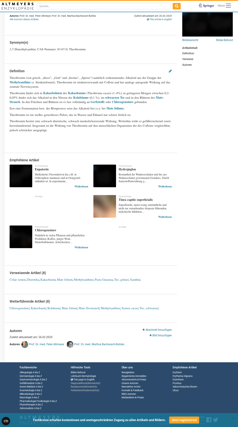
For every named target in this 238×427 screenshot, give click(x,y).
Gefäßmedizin (27, 383)
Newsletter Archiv (131, 386)
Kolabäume (81, 97)
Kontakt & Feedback (132, 390)
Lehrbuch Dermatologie (83, 376)
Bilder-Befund (224, 40)
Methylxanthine (20, 82)
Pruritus (177, 383)
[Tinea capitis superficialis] (104, 206)
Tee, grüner (121, 279)
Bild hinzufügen (162, 335)
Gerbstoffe (98, 102)
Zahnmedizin (27, 408)
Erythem (177, 372)
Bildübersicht (190, 40)
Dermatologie (27, 376)
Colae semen (18, 279)
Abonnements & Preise (134, 379)
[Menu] (228, 6)
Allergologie (26, 372)
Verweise (187, 59)
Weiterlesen (81, 186)
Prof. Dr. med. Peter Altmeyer (46, 344)
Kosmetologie (27, 390)
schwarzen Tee (115, 97)
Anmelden (141, 376)
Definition (188, 53)
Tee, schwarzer (149, 308)
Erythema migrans (183, 376)
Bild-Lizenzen (129, 394)
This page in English (84, 379)
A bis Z (36, 372)
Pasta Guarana (104, 279)
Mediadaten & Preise (133, 397)
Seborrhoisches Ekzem (185, 386)
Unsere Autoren (130, 383)
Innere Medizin (27, 386)
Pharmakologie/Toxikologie (34, 401)
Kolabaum (53, 308)
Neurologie (25, 397)
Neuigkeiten (128, 372)
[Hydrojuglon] (104, 176)
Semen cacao (130, 308)
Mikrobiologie (27, 394)
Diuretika (33, 279)
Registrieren (128, 376)
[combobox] (104, 6)
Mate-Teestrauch (89, 308)
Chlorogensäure (122, 102)
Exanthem (178, 379)
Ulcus (176, 390)
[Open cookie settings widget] (6, 421)
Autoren (187, 64)
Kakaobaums (77, 93)
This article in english (160, 19)
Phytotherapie (27, 404)
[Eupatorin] (21, 176)
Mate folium (114, 108)
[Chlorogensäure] (21, 237)
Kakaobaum (48, 279)
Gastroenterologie (29, 379)
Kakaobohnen (52, 93)
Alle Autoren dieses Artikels (24, 19)
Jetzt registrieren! (184, 420)
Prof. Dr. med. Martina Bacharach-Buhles (99, 344)
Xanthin (135, 279)
